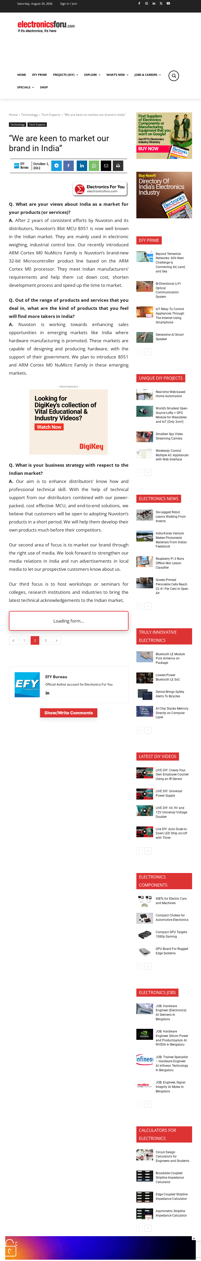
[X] (161, 4)
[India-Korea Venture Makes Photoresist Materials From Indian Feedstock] (144, 536)
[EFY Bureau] (16, 165)
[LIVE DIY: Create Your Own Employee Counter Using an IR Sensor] (144, 772)
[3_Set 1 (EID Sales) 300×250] (164, 217)
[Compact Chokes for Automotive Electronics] (144, 918)
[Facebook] (139, 4)
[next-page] (148, 352)
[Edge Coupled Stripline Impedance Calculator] (144, 1197)
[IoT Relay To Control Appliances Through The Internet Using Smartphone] (144, 311)
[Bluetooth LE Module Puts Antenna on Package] (144, 656)
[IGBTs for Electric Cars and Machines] (144, 901)
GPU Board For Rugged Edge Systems (172, 951)
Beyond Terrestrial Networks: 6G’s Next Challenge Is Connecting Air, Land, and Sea (170, 262)
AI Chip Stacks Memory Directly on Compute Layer (172, 713)
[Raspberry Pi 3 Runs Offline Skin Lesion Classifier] (144, 561)
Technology (29, 114)
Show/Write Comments (68, 712)
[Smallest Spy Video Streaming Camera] (144, 436)
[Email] (106, 166)
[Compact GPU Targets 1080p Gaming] (144, 934)
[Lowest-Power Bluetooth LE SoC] (144, 677)
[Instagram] (146, 4)
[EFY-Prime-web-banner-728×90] (100, 1258)
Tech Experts (50, 114)
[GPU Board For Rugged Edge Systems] (144, 951)
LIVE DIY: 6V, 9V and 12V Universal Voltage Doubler (171, 812)
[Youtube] (168, 4)
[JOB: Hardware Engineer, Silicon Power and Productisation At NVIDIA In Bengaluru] (144, 1034)
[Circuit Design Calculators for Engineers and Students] (144, 1154)
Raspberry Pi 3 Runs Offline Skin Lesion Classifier (170, 563)
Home (13, 114)
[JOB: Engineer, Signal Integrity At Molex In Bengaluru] (144, 1085)
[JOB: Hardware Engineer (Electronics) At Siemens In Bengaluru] (144, 1008)
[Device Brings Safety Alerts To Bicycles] (144, 694)
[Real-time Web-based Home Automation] (144, 394)
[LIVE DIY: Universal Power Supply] (144, 794)
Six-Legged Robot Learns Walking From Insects (171, 516)
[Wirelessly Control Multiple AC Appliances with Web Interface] (144, 453)
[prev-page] (139, 352)
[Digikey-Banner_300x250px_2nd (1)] (68, 453)
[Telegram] (56, 166)
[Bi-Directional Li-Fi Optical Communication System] (144, 286)
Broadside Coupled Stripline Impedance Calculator (170, 1177)
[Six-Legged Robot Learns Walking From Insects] (144, 515)
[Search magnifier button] (173, 75)
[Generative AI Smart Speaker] (144, 337)
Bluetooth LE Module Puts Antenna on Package (170, 658)
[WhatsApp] (94, 166)
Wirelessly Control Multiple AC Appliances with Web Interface (172, 455)
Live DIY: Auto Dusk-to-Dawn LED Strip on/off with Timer (171, 833)
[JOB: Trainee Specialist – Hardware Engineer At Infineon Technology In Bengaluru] (144, 1059)
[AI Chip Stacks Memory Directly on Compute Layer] (144, 711)
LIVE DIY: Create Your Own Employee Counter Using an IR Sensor (172, 774)
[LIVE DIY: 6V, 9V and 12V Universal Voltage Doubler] (144, 810)
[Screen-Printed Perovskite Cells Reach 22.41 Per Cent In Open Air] (144, 582)
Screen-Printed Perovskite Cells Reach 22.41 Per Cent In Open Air (172, 586)
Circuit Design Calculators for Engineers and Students (172, 1156)
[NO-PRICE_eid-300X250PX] (164, 157)
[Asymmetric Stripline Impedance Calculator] (144, 1213)
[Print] (118, 166)
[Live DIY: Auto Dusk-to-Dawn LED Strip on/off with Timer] (144, 831)
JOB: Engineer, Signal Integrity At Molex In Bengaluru (170, 1087)
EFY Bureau (24, 165)
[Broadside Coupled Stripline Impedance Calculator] (144, 1176)
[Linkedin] (154, 4)
